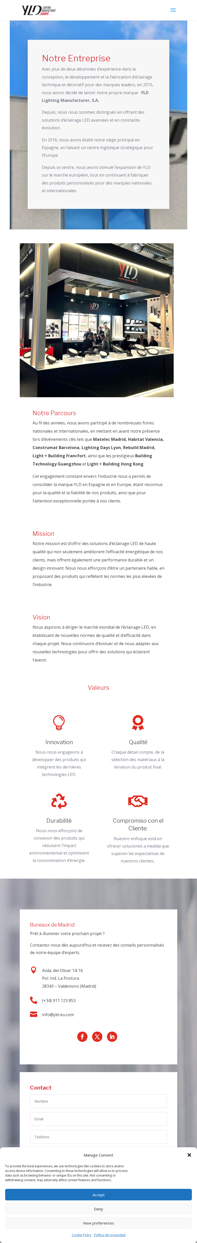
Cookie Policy (81, 1235)
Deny (98, 1208)
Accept (99, 1194)
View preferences (98, 1223)
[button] (189, 1155)
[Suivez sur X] (97, 1037)
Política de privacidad (109, 1235)
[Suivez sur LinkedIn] (112, 1037)
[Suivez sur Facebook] (82, 1037)
